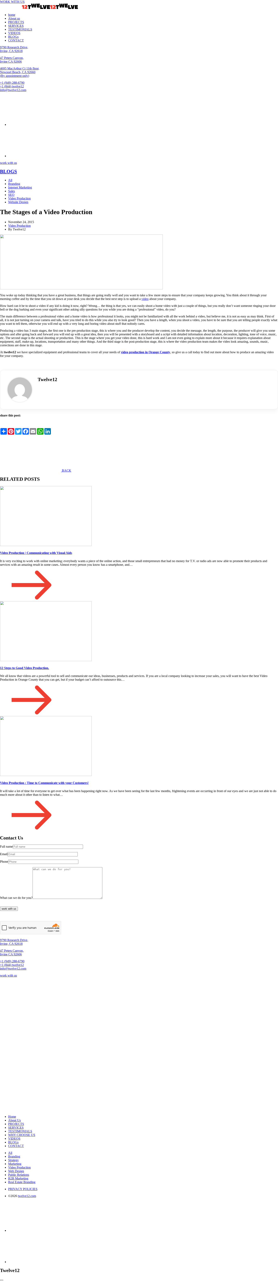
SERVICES (16, 25)
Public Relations (18, 1174)
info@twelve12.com (13, 90)
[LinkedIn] (41, 391)
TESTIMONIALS (20, 29)
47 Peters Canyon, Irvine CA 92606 (12, 59)
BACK (66, 470)
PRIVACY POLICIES (22, 1189)
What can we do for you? (16, 897)
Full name (6, 846)
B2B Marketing (18, 1178)
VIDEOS (14, 33)
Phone (4, 861)
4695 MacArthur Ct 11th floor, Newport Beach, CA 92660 (19, 72)
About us (14, 18)
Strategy (13, 1160)
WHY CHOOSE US (21, 1135)
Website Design (18, 202)
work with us (8, 163)
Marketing (14, 1163)
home (11, 14)
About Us (14, 1120)
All (10, 180)
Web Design (16, 1171)
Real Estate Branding (21, 1182)
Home (12, 1116)
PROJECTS (16, 22)
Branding (14, 183)
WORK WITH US (12, 1)
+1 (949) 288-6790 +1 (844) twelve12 (12, 84)
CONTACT (16, 40)
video (145, 299)
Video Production (19, 198)
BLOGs (13, 36)
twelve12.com (27, 1196)
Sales (11, 191)
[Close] (1, 1280)
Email (4, 854)
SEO (11, 194)
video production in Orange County (145, 352)
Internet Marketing (20, 187)
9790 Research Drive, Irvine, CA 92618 (14, 49)
